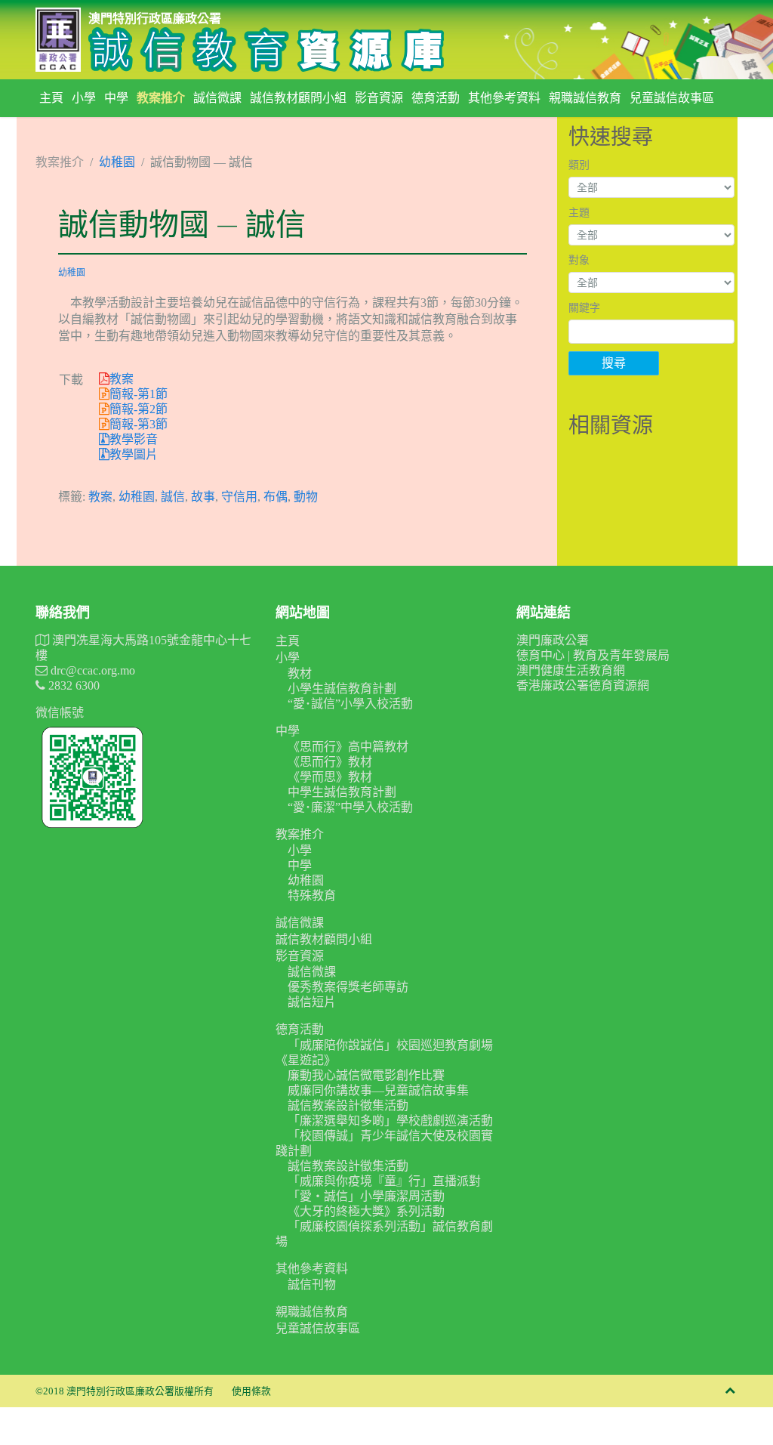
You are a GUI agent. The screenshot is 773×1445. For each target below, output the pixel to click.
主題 (579, 212)
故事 (203, 496)
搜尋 (614, 363)
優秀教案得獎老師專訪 (348, 986)
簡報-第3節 (138, 424)
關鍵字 (584, 307)
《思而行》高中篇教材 (348, 746)
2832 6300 (72, 685)
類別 (579, 165)
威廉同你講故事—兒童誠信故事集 (378, 1090)
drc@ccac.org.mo (91, 670)
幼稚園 (117, 162)
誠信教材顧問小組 (298, 97)
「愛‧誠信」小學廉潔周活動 (366, 1196)
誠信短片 (312, 1002)
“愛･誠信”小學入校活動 (350, 703)
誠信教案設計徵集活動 (348, 1105)
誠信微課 (217, 97)
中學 (116, 97)
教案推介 (161, 97)
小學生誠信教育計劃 (342, 688)
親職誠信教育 (585, 97)
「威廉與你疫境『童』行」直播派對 (384, 1181)
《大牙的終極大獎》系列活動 (366, 1211)
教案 (121, 378)
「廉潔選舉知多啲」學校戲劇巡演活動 (390, 1120)
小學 (84, 97)
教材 (300, 673)
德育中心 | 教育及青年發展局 (593, 655)
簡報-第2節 (138, 409)
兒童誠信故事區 (672, 97)
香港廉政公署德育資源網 (582, 685)
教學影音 (133, 439)
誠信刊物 (312, 1284)
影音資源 (379, 97)
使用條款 (251, 1391)
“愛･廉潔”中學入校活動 (350, 807)
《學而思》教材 (330, 776)
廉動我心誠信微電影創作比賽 (366, 1075)
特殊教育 (312, 895)
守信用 (239, 496)
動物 (306, 496)
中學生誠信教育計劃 (342, 792)
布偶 (275, 496)
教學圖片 (133, 454)
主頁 (51, 97)
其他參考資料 (504, 97)
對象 (579, 260)
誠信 (173, 496)
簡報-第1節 (138, 393)
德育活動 (435, 97)
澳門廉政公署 (552, 640)
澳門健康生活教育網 (570, 670)
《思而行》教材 (330, 761)
